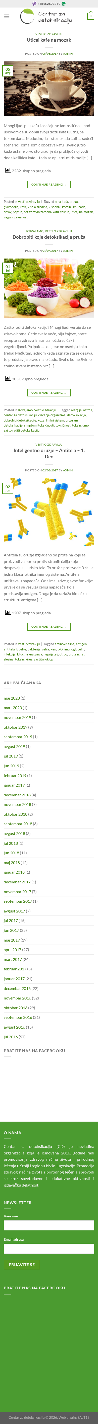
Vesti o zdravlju (49, 34)
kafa (23, 207)
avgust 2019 (14, 746)
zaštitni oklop (43, 659)
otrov (7, 212)
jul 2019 (11, 755)
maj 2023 (12, 698)
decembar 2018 (17, 794)
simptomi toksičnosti (39, 425)
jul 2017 (11, 920)
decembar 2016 (17, 988)
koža (41, 420)
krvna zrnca (33, 654)
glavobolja (11, 207)
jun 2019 (11, 765)
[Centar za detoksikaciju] (48, 16)
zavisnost (21, 217)
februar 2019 (15, 775)
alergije (76, 410)
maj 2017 (12, 940)
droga (74, 202)
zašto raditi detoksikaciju (21, 430)
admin (68, 53)
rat (82, 654)
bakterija (34, 649)
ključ (20, 654)
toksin (64, 212)
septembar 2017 (18, 901)
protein (74, 654)
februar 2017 (15, 968)
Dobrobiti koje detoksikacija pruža (49, 237)
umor (86, 425)
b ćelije (21, 649)
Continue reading (49, 184)
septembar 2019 (18, 736)
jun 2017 (11, 930)
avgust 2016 (14, 1027)
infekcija (10, 654)
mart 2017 (13, 959)
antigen (81, 644)
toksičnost (63, 425)
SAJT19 (83, 1417)
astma (87, 410)
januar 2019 (14, 785)
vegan (8, 217)
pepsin (17, 212)
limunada (78, 207)
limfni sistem (55, 420)
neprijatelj (51, 654)
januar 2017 (14, 978)
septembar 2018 (18, 823)
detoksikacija (76, 415)
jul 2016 (11, 1036)
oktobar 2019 (15, 727)
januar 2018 (14, 872)
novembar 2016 (17, 997)
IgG (60, 649)
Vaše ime (11, 1216)
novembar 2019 (17, 717)
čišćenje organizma (52, 415)
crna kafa (61, 202)
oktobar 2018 (15, 814)
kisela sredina (37, 207)
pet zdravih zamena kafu (41, 212)
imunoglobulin (74, 649)
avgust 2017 (14, 910)
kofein (66, 207)
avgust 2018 (14, 833)
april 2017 (12, 949)
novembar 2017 (17, 891)
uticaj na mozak (82, 212)
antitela (9, 649)
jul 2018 (11, 843)
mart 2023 (13, 707)
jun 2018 (11, 852)
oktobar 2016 (15, 1007)
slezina (9, 659)
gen (53, 649)
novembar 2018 (17, 804)
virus (28, 659)
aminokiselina (64, 644)
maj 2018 (12, 862)
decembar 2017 (17, 881)
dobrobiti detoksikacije (20, 420)
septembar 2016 (18, 1017)
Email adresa (14, 1239)
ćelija (45, 649)
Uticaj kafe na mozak (49, 40)
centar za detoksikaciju (20, 415)
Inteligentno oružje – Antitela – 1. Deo (49, 453)
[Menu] (7, 16)
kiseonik (55, 207)
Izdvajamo (34, 231)
